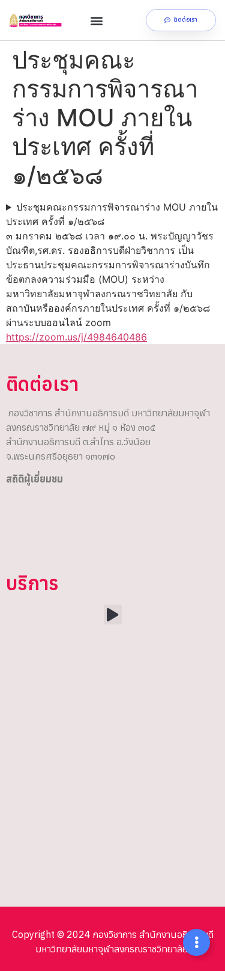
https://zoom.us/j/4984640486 (76, 337)
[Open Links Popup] (196, 942)
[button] (97, 20)
